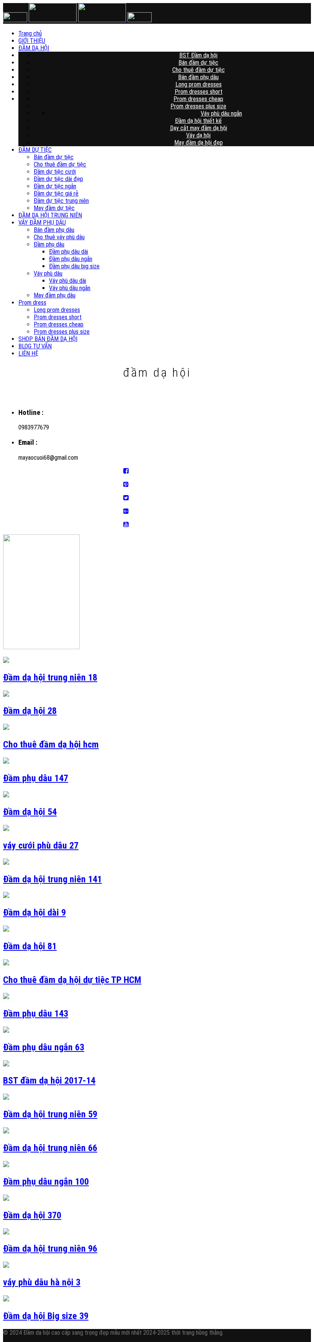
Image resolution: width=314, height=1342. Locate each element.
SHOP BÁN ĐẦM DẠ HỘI (47, 339)
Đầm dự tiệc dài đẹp (58, 179)
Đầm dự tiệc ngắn (55, 186)
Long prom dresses (198, 84)
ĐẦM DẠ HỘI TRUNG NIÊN (50, 215)
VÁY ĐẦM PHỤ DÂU (42, 222)
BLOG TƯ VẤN (35, 346)
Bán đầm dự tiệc (198, 62)
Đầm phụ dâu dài (68, 251)
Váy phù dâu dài (67, 280)
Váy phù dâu (48, 273)
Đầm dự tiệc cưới (55, 171)
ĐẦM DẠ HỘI (175, 48)
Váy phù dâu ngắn (221, 113)
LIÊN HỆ (28, 353)
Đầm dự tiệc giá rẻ (56, 193)
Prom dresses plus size (198, 106)
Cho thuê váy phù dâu (59, 237)
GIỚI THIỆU (175, 40)
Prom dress (32, 302)
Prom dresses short (198, 91)
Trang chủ (175, 33)
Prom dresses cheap (198, 99)
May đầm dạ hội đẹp (198, 142)
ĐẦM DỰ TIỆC (35, 149)
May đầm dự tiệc (54, 208)
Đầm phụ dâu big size (74, 266)
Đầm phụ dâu (49, 244)
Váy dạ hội (198, 135)
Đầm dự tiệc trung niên (61, 200)
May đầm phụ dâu (54, 295)
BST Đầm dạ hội (198, 55)
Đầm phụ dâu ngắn (70, 259)
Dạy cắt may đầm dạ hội (198, 128)
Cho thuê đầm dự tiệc (198, 69)
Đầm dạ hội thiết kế (198, 120)
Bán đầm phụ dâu (198, 77)
